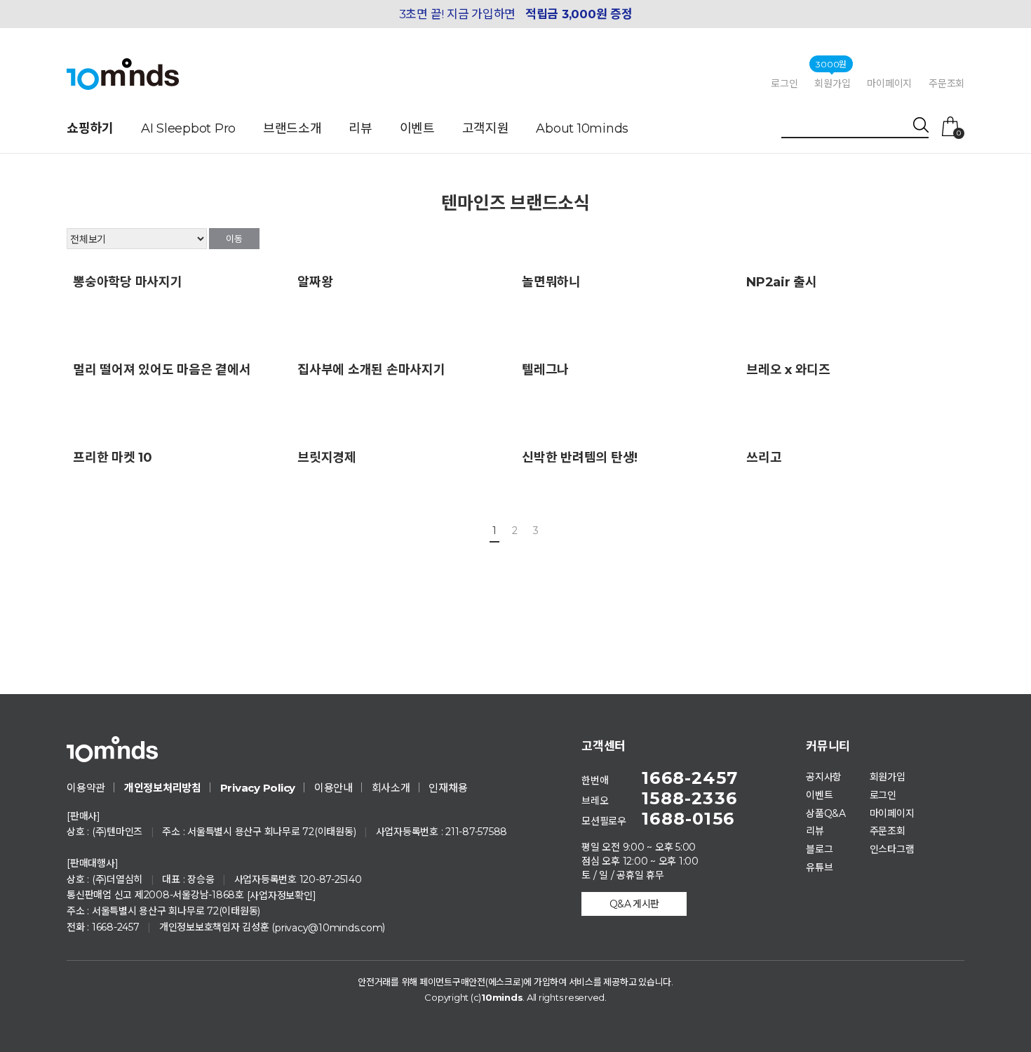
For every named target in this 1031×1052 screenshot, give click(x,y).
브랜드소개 (292, 128)
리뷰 (360, 128)
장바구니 (959, 132)
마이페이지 (889, 83)
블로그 (819, 849)
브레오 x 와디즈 (788, 370)
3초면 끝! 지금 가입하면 (516, 14)
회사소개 (391, 787)
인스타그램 (892, 849)
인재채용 (448, 787)
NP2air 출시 (781, 282)
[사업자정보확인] (281, 895)
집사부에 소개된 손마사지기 (371, 370)
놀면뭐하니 (551, 282)
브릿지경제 (326, 457)
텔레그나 (545, 370)
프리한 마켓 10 (112, 457)
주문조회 (946, 83)
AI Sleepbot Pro (188, 128)
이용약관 (86, 787)
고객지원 (485, 128)
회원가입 (832, 83)
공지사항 (824, 777)
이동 (234, 238)
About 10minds (582, 128)
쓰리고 (763, 457)
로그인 (784, 83)
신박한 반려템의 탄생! (580, 457)
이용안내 (333, 787)
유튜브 (819, 867)
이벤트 (417, 128)
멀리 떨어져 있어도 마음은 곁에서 (162, 370)
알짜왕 (314, 282)
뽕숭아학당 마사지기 (127, 282)
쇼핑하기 (90, 128)
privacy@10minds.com (328, 927)
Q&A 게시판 (634, 904)
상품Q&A (826, 812)
